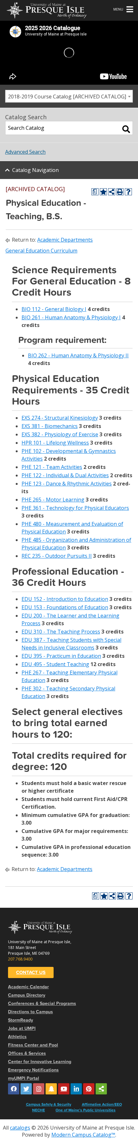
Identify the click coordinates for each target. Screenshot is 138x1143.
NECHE (38, 1110)
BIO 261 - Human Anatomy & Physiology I (71, 317)
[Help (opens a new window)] (128, 191)
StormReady (20, 1020)
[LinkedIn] (76, 1088)
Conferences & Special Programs (42, 1003)
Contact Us (31, 972)
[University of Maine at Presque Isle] (46, 9)
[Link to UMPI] (101, 1088)
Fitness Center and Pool (33, 1045)
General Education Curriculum (41, 250)
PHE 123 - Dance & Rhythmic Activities (67, 483)
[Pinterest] (88, 1088)
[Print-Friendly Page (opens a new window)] (120, 191)
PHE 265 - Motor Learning (53, 499)
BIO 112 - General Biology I (54, 309)
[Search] (126, 129)
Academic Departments (65, 239)
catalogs (20, 1127)
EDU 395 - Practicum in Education (61, 655)
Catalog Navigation (35, 170)
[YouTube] (63, 1088)
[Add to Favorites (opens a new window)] (103, 191)
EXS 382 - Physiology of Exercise (60, 434)
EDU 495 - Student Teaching (55, 664)
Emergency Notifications (33, 1070)
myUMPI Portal (23, 1078)
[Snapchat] (51, 1088)
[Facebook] (13, 1088)
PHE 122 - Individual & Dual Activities (65, 475)
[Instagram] (38, 1088)
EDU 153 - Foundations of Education (65, 607)
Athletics (17, 1036)
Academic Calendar (28, 987)
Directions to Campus (30, 1012)
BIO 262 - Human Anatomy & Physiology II (78, 355)
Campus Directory (26, 995)
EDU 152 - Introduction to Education (65, 599)
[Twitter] (26, 1088)
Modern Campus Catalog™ (83, 1134)
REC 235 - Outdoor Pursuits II (57, 555)
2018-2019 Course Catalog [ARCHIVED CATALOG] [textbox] (67, 96)
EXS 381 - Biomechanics (50, 426)
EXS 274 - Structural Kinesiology (60, 417)
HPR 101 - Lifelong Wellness (55, 442)
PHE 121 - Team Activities (52, 466)
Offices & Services (27, 1053)
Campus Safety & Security (48, 1104)
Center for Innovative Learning (39, 1061)
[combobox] (69, 96)
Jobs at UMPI (22, 1028)
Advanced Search (25, 151)
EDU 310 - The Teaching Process (61, 631)
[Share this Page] (111, 191)
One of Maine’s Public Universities (86, 1110)
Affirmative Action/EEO (102, 1104)
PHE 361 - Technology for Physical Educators (75, 507)
